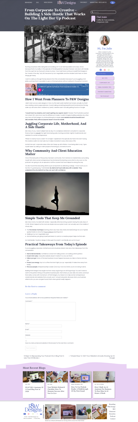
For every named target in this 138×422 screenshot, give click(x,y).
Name (27, 324)
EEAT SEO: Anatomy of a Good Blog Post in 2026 (34, 389)
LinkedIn (38, 133)
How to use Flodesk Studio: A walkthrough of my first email (79, 389)
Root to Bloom (49, 232)
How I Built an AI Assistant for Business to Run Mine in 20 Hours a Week (103, 390)
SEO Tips (27, 384)
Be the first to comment (35, 286)
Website (27, 335)
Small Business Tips (77, 384)
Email (27, 329)
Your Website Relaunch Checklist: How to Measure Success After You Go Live (56, 390)
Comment (29, 301)
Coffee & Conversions (105, 20)
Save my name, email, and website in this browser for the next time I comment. (49, 343)
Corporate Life (102, 22)
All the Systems (99, 384)
